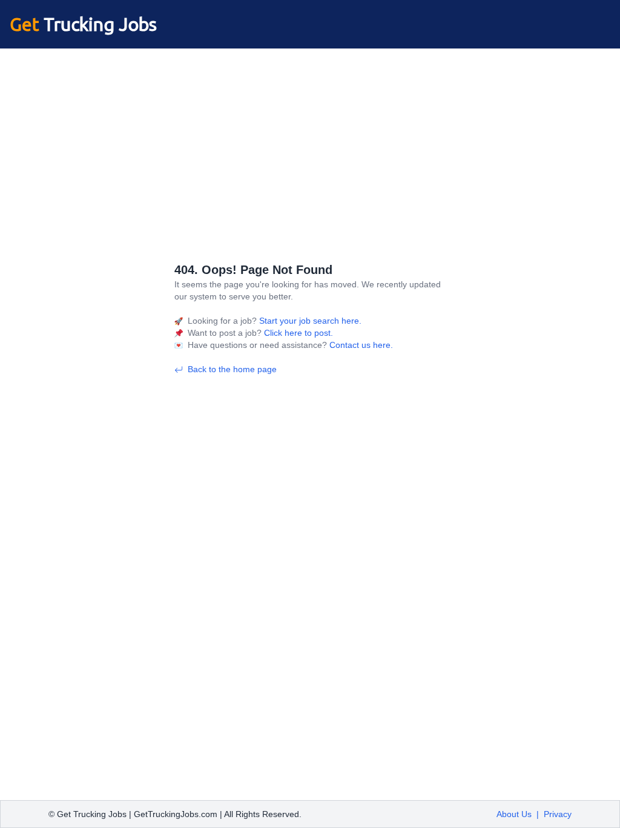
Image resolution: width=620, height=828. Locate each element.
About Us (514, 814)
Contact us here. (360, 345)
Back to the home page (232, 369)
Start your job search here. (309, 321)
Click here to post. (297, 333)
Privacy (558, 814)
